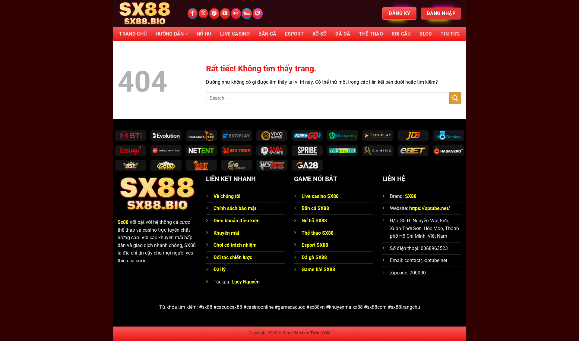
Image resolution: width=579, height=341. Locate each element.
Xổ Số (319, 34)
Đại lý (220, 269)
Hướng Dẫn (170, 34)
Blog (425, 34)
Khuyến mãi (226, 233)
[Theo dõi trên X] (203, 13)
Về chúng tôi (228, 196)
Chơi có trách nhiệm (235, 245)
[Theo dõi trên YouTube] (225, 13)
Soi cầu (401, 34)
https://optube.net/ (429, 208)
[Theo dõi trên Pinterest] (214, 13)
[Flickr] (236, 13)
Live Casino (235, 34)
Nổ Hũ (204, 34)
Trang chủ (133, 34)
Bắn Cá (267, 34)
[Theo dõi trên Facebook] (193, 13)
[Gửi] (455, 98)
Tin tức (450, 34)
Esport (294, 34)
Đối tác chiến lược (233, 257)
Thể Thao (371, 34)
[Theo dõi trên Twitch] (258, 13)
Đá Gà (342, 34)
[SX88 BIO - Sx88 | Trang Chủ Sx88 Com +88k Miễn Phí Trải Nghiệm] (148, 13)
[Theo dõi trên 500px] (247, 13)
